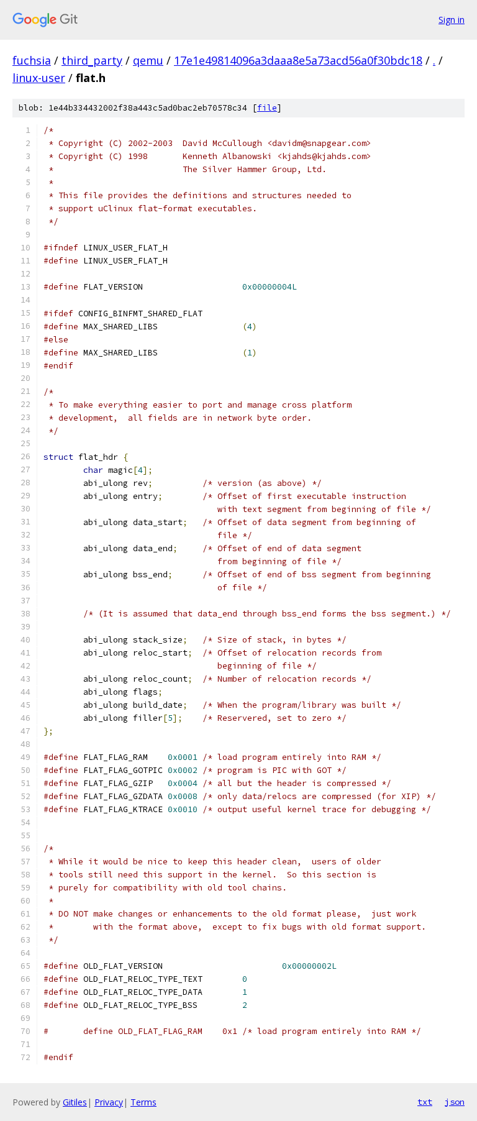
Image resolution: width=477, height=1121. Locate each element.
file (267, 108)
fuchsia (31, 60)
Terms (143, 1102)
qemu (148, 60)
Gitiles (75, 1102)
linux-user (38, 77)
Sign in (451, 19)
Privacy (108, 1102)
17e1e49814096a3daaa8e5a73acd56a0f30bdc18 (298, 60)
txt (424, 1101)
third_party (91, 60)
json (455, 1101)
